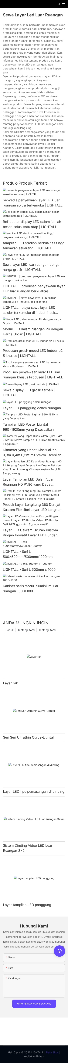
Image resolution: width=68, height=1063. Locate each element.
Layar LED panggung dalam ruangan (32, 408)
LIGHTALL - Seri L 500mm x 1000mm (32, 570)
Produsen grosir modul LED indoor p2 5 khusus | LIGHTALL (33, 353)
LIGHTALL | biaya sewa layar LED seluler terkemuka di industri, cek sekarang (29, 310)
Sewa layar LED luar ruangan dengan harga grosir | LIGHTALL (32, 267)
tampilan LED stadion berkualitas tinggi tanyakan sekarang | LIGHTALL (34, 245)
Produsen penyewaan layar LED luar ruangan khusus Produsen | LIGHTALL (33, 374)
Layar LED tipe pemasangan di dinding (33, 791)
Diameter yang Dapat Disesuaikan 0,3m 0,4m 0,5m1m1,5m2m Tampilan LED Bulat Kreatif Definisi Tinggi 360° (32, 453)
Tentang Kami (47, 630)
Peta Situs (52, 1052)
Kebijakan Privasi (34, 1056)
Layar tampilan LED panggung (27, 905)
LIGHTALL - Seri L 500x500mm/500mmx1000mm (28, 554)
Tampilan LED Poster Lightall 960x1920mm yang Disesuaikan (28, 426)
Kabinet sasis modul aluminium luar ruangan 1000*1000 (30, 588)
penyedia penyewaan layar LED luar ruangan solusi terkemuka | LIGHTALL (33, 202)
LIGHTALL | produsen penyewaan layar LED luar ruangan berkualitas (34, 288)
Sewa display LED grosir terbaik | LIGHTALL (29, 392)
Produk (9, 630)
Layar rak (10, 683)
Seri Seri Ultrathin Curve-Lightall (28, 737)
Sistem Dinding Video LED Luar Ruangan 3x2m (27, 848)
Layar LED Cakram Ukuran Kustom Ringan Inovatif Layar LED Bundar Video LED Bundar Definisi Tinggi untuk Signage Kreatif (30, 533)
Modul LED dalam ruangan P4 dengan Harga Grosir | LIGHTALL (33, 331)
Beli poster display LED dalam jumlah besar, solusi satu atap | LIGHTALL (32, 224)
